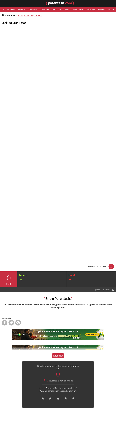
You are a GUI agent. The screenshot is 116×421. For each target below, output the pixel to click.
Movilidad (56, 9)
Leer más (58, 356)
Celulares (45, 9)
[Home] (3, 15)
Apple (111, 9)
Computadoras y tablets (30, 15)
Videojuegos (78, 9)
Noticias (11, 9)
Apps (67, 9)
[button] (4, 9)
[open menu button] (4, 3)
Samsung (91, 9)
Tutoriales (33, 9)
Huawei (101, 9)
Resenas (11, 15)
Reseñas (21, 9)
